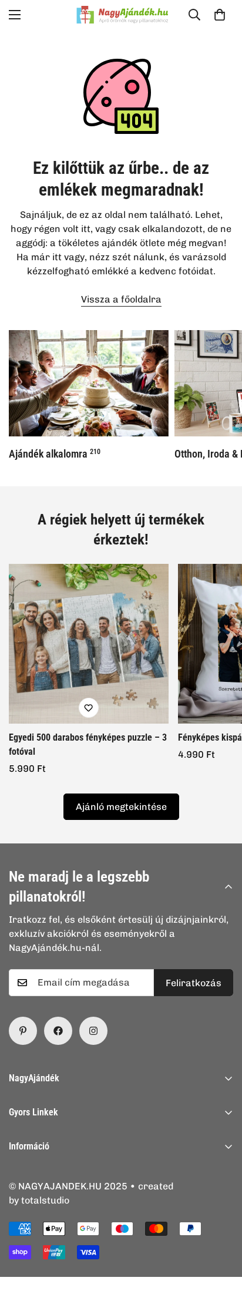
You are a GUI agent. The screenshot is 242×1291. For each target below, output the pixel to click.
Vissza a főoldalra (121, 299)
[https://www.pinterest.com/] (23, 1031)
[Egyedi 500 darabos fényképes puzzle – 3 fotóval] (89, 644)
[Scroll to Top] (221, 1228)
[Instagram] (93, 1031)
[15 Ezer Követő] (58, 1031)
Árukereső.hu (140, 1284)
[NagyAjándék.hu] (121, 14)
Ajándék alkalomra (54, 454)
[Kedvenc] (89, 708)
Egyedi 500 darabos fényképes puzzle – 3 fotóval (88, 744)
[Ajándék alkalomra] (89, 383)
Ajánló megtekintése (121, 806)
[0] (219, 14)
